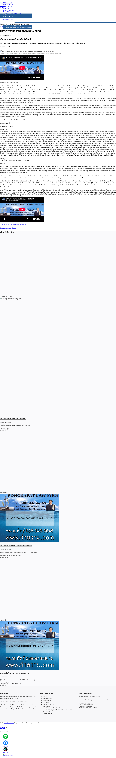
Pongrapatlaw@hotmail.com (90, 707)
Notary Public (6, 24)
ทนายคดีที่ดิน (3, 492)
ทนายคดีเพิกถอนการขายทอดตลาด (14, 673)
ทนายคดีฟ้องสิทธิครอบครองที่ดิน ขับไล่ (16, 546)
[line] (5, 7)
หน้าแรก (5, 14)
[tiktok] (3, 7)
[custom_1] (7, 7)
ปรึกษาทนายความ (21, 224)
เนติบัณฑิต (6, 20)
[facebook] (1, 7)
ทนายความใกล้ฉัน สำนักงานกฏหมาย (10, 555)
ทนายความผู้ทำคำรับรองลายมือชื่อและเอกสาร (19, 27)
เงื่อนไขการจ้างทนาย (9, 29)
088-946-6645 (88, 703)
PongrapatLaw (88, 706)
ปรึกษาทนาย (12, 224)
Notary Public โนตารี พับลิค (13, 25)
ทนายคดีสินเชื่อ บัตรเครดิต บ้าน (13, 419)
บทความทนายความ (8, 22)
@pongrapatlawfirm (88, 704)
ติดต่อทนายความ (8, 31)
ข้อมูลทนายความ (8, 16)
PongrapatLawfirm (8, 228)
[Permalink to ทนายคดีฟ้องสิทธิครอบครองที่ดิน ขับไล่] (29, 542)
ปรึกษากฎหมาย (7, 18)
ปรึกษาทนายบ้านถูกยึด (6, 296)
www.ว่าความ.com (9, 723)
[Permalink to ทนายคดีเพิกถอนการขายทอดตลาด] (29, 669)
